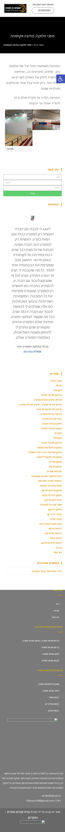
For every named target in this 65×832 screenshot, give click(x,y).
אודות (59, 385)
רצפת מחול (56, 538)
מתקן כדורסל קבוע (52, 495)
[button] (43, 10)
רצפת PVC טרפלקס (51, 543)
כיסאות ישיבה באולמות (50, 481)
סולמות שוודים (54, 471)
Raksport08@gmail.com (40, 800)
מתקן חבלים (55, 461)
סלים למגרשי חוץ (53, 500)
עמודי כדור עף (54, 514)
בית (57, 604)
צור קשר (57, 552)
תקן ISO (58, 390)
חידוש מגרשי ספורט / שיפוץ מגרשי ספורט (40, 404)
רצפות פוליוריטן (53, 533)
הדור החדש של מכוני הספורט (47, 571)
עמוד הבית (39, 44)
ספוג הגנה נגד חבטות (51, 485)
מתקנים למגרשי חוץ (51, 490)
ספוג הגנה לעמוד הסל (50, 524)
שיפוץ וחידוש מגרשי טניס (49, 409)
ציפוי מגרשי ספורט (52, 419)
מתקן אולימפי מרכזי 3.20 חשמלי (45, 452)
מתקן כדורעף (55, 509)
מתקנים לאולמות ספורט (49, 447)
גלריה (59, 547)
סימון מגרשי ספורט (52, 423)
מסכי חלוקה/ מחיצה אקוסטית (46, 476)
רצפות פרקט (55, 528)
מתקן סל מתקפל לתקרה (49, 457)
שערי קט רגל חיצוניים (51, 504)
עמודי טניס (56, 519)
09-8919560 (48, 796)
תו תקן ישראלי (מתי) (51, 395)
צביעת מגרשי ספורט (51, 414)
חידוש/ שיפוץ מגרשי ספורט (48, 400)
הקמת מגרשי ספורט (51, 428)
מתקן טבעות (55, 466)
